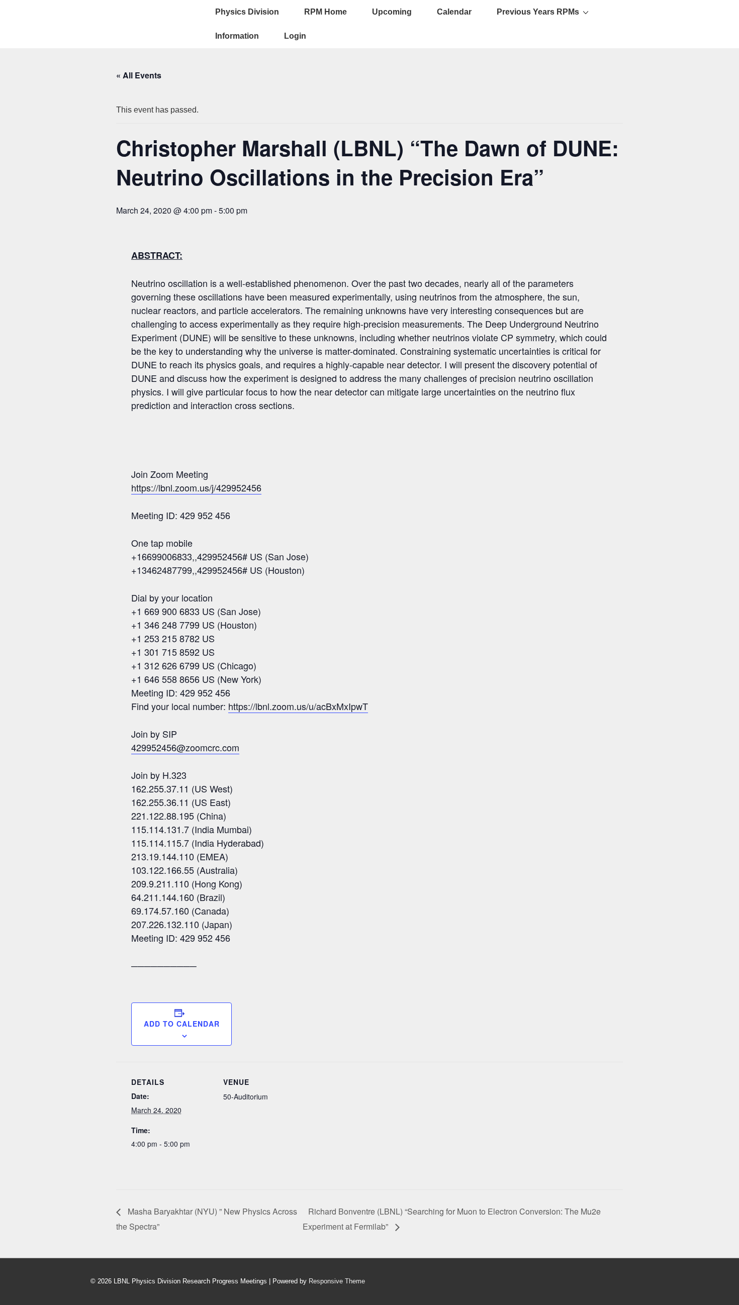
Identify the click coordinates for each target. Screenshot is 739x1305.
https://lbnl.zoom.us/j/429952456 (196, 487)
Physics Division (247, 12)
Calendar (454, 12)
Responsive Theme (337, 1281)
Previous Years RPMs (538, 12)
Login (295, 36)
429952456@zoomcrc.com (185, 747)
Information (237, 36)
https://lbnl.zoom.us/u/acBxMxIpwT (298, 706)
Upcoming (392, 12)
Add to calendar (182, 1024)
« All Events (138, 75)
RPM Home (325, 12)
